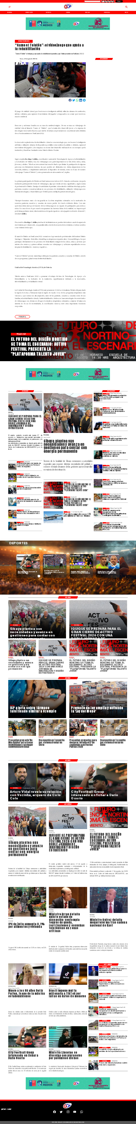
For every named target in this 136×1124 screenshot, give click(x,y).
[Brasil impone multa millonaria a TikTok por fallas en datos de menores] (98, 426)
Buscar (119, 1)
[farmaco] (12, 526)
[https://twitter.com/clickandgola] (61, 1112)
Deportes (21, 555)
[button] (22, 317)
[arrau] (98, 469)
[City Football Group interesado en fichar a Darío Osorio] (98, 440)
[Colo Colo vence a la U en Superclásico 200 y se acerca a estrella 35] (98, 483)
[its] (12, 501)
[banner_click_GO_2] (68, 29)
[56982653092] (81, 1112)
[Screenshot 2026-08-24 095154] (98, 526)
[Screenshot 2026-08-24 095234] (98, 512)
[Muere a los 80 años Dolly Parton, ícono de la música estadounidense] (98, 411)
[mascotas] (98, 498)
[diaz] (12, 514)
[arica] (12, 465)
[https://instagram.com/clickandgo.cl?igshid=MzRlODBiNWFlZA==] (68, 1112)
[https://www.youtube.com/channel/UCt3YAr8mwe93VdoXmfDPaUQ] (74, 1112)
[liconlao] (98, 454)
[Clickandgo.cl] (9, 8)
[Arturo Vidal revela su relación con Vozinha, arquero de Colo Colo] (98, 397)
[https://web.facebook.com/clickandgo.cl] (54, 1112)
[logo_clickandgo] (68, 9)
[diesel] (12, 490)
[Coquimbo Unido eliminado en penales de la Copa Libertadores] (12, 477)
